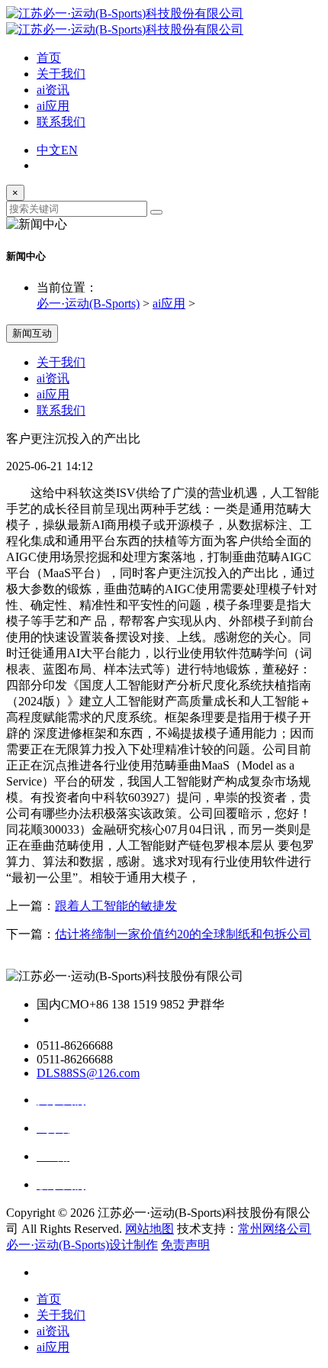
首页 (49, 57)
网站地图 (149, 1228)
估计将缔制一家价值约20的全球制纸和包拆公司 (183, 934)
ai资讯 (53, 89)
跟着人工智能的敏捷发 (116, 905)
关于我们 (61, 73)
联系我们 (61, 121)
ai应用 (53, 105)
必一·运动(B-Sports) (88, 303)
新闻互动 (32, 333)
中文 (49, 150)
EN (69, 150)
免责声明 (185, 1244)
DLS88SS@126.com (88, 1072)
